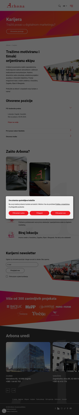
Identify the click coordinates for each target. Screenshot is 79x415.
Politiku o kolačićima (62, 204)
